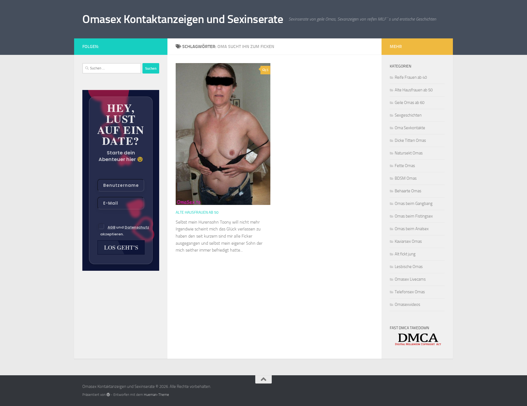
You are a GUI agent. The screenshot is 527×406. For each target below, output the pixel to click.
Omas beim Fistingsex (414, 216)
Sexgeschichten (408, 115)
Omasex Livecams (410, 279)
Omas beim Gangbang (414, 203)
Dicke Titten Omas (410, 140)
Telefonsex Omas (410, 291)
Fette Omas (405, 165)
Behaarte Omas (408, 190)
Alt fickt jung (405, 254)
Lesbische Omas (409, 266)
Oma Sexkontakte (410, 127)
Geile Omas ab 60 (409, 102)
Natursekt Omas (409, 153)
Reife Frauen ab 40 (411, 77)
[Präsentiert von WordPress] (108, 394)
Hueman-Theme (156, 395)
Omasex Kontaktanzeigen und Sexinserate (182, 19)
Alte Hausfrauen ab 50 (197, 212)
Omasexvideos (407, 304)
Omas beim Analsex (412, 228)
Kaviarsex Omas (408, 241)
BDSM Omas (406, 178)
